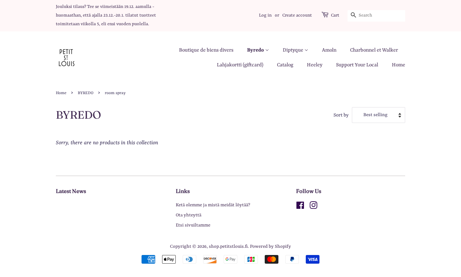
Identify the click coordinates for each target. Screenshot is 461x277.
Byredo (256, 50)
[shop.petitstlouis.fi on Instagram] (313, 207)
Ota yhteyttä (188, 215)
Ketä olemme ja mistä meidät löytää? (213, 205)
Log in (265, 15)
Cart (335, 15)
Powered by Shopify (270, 246)
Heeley (314, 65)
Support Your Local (357, 65)
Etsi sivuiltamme (193, 225)
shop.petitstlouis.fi (228, 246)
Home (398, 65)
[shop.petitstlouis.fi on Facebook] (300, 207)
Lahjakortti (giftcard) (240, 65)
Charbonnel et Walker (374, 50)
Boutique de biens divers (206, 50)
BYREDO (85, 93)
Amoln (329, 50)
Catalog (285, 65)
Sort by (341, 115)
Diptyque (293, 50)
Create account (297, 15)
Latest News (71, 191)
